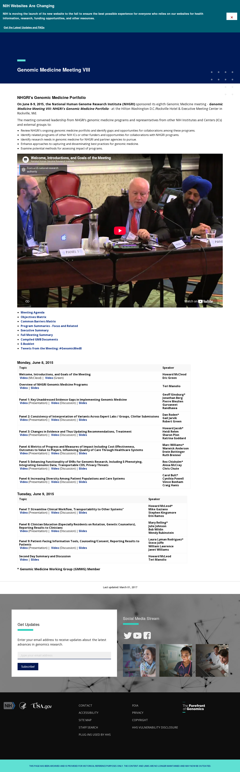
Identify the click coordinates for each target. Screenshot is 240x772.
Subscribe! (28, 667)
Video (24, 378)
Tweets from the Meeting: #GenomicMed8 (51, 348)
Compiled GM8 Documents (39, 339)
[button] (41, 708)
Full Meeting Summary (37, 335)
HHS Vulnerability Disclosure (155, 727)
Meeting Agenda (32, 312)
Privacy (137, 713)
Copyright (140, 720)
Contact (85, 705)
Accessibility (88, 713)
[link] (128, 635)
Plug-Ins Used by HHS (95, 735)
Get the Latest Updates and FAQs (24, 27)
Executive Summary (34, 330)
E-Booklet (27, 344)
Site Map (85, 720)
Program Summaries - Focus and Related (49, 326)
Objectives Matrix (33, 317)
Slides (35, 388)
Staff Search (88, 727)
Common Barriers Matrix (38, 321)
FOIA (135, 705)
